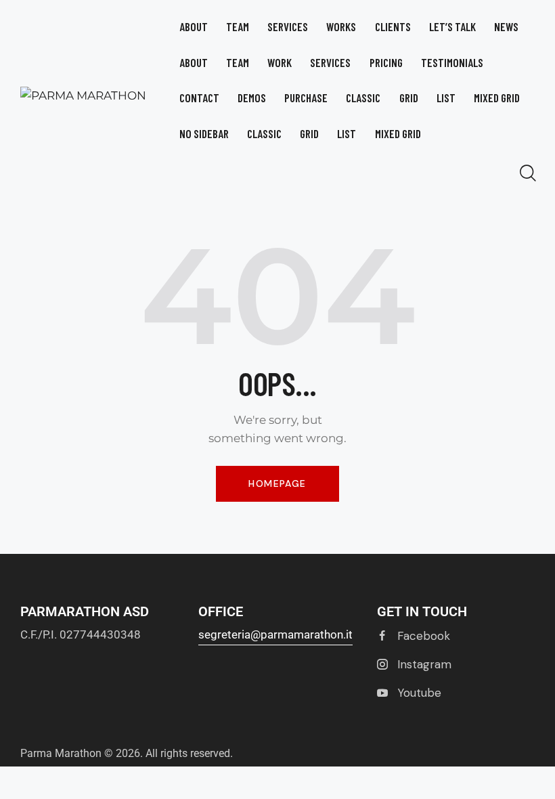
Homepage (277, 483)
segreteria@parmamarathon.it (275, 634)
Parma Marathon (61, 753)
